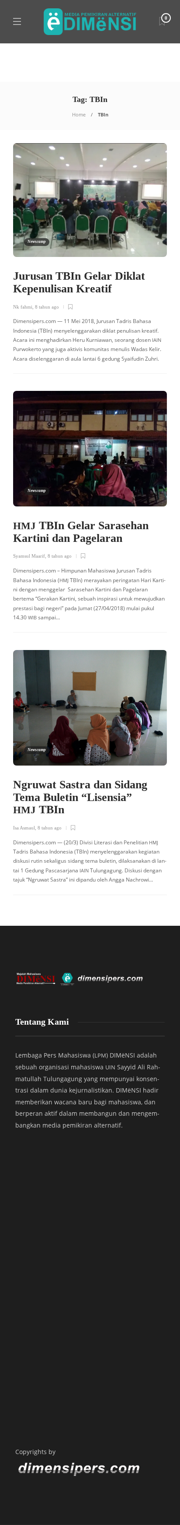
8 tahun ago (47, 306)
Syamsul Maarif (29, 556)
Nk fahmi (22, 306)
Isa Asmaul (24, 827)
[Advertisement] (90, 1318)
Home (79, 114)
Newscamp (37, 241)
